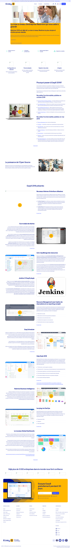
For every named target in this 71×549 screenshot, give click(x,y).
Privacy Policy (59, 547)
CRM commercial (6, 515)
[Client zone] (53, 4)
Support (30, 510)
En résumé (40, 3)
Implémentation (31, 508)
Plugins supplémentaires (7, 520)
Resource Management (42, 122)
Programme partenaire (59, 518)
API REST (44, 510)
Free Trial (63, 3)
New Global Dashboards (42, 138)
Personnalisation (32, 513)
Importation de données (33, 515)
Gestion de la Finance (6, 513)
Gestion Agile (5, 512)
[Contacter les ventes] (60, 4)
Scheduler (39, 124)
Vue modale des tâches (42, 104)
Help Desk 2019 (40, 126)
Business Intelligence (41, 129)
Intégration (18, 513)
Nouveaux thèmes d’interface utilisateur (44, 100)
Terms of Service (65, 547)
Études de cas (18, 517)
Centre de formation (32, 512)
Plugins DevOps (40, 133)
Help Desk (4, 517)
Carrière (57, 510)
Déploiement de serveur (20, 512)
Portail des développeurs (46, 517)
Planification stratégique (7, 518)
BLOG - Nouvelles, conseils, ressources (62, 512)
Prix (43, 508)
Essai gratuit (35, 145)
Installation (44, 512)
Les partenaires (58, 515)
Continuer (55, 493)
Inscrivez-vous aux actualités (60, 513)
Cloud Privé (18, 510)
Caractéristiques (46, 3)
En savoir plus (13, 39)
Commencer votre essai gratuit (16, 43)
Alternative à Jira (19, 515)
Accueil (35, 3)
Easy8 (4, 508)
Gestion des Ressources (7, 510)
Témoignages (58, 520)
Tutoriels (44, 513)
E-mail (39, 491)
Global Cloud (18, 508)
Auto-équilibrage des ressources (43, 107)
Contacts (57, 508)
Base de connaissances (46, 515)
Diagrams (39, 135)
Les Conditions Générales (60, 517)
